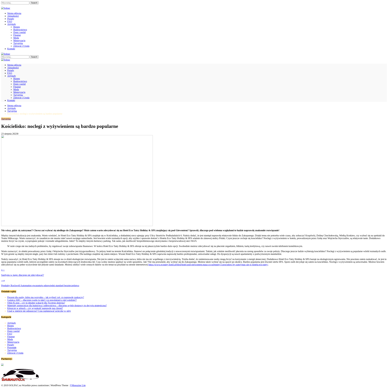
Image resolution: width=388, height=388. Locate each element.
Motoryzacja (19, 40)
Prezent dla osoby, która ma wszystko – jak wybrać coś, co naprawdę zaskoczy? (45, 297)
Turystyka (18, 43)
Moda (16, 38)
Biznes (16, 27)
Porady (10, 18)
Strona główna (14, 13)
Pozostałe (11, 347)
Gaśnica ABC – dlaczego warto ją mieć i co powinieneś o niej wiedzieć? (42, 300)
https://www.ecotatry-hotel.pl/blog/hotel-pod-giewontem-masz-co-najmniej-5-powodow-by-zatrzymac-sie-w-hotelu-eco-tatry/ (208, 264)
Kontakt (11, 48)
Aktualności (13, 16)
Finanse (17, 35)
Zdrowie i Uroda (21, 46)
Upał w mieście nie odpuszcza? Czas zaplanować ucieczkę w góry (39, 311)
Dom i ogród (19, 32)
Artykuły (11, 24)
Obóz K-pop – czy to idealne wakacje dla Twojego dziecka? (36, 302)
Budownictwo (20, 29)
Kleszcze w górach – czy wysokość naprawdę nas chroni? (35, 308)
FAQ (9, 21)
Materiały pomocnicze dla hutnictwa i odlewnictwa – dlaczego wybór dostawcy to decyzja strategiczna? (57, 305)
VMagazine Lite (78, 385)
